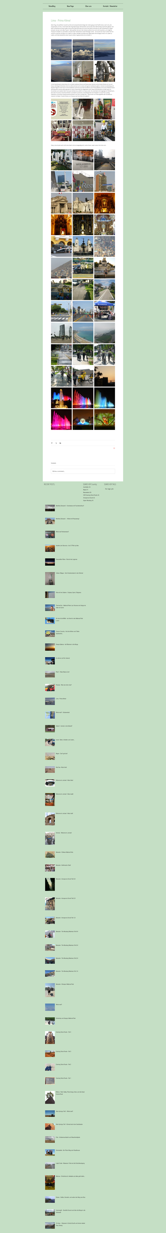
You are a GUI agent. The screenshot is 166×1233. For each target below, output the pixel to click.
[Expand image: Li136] (61, 419)
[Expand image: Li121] (61, 311)
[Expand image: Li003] (104, 49)
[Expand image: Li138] (104, 419)
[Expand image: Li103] (61, 181)
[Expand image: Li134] (83, 397)
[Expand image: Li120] (104, 289)
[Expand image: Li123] (104, 311)
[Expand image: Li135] (104, 397)
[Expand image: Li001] (61, 49)
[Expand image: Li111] (104, 224)
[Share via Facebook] (52, 443)
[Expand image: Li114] (104, 246)
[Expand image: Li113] (83, 246)
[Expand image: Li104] (83, 181)
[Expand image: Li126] (104, 333)
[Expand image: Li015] (104, 130)
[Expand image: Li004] (61, 71)
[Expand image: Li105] (104, 181)
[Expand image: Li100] (61, 159)
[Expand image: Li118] (61, 289)
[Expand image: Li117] (104, 268)
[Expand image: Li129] (104, 354)
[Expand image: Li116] (83, 268)
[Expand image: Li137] (83, 419)
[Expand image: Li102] (104, 159)
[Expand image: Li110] (83, 224)
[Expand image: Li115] (61, 268)
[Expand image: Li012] (104, 109)
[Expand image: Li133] (61, 397)
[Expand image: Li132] (104, 376)
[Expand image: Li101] (83, 159)
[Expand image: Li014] (83, 130)
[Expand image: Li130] (61, 376)
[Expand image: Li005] (83, 71)
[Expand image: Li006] (104, 71)
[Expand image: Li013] (61, 130)
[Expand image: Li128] (83, 354)
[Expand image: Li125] (83, 333)
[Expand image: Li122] (83, 311)
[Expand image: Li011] (61, 109)
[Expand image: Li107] (83, 203)
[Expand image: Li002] (83, 49)
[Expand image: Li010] (83, 109)
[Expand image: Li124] (61, 333)
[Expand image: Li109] (61, 224)
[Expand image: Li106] (61, 203)
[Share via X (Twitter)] (56, 443)
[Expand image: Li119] (83, 289)
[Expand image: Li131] (83, 376)
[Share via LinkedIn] (60, 443)
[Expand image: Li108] (104, 203)
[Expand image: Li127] (61, 354)
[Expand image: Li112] (61, 246)
